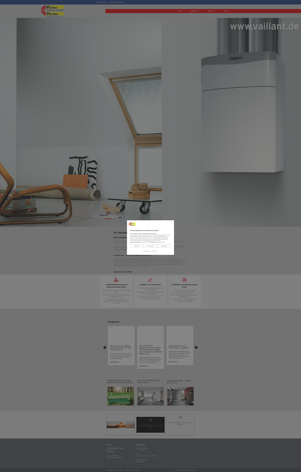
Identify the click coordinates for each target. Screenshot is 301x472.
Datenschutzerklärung (135, 242)
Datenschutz (146, 251)
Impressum (154, 251)
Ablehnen (137, 246)
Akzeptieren (164, 246)
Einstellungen (150, 246)
